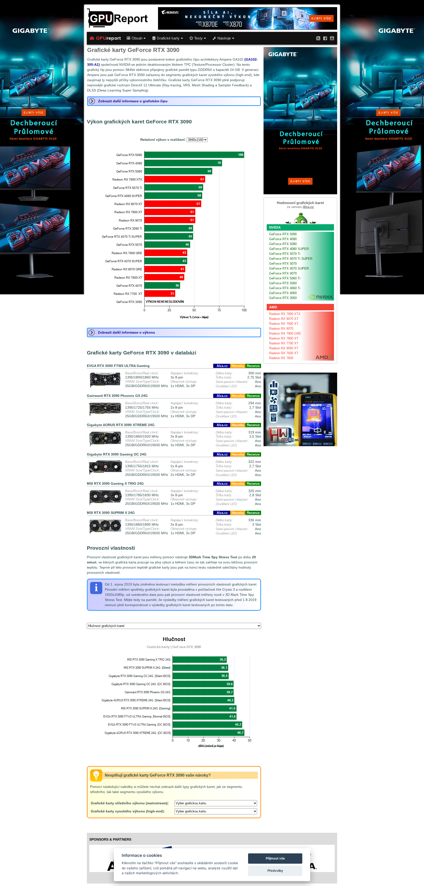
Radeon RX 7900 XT (283, 324)
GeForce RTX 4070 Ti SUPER (290, 259)
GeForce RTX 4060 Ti (284, 288)
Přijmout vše (275, 858)
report (108, 38)
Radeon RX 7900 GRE (285, 333)
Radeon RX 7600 (281, 358)
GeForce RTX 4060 (283, 293)
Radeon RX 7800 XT (283, 338)
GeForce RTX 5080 (283, 244)
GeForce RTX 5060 (283, 283)
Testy (198, 38)
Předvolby (275, 871)
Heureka (238, 366)
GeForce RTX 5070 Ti (284, 254)
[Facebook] (325, 38)
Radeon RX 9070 (281, 328)
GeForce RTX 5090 (283, 234)
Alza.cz (222, 366)
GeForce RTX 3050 (283, 298)
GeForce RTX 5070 (283, 263)
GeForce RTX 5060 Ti (284, 278)
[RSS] (318, 38)
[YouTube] (332, 38)
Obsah (137, 38)
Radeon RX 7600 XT (283, 353)
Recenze (253, 366)
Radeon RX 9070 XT (283, 319)
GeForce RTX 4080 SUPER (289, 249)
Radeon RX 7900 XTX (285, 314)
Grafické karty (168, 38)
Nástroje (224, 38)
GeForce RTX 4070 (283, 273)
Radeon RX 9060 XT (283, 348)
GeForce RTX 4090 (283, 239)
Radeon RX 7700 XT (283, 343)
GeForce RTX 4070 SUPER (289, 268)
